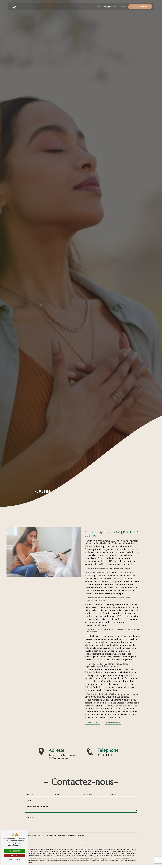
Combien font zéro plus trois (36, 806)
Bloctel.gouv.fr (99, 860)
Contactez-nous (113, 722)
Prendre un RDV (140, 6)
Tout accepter (14, 851)
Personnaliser (14, 859)
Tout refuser (15, 855)
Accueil (97, 6)
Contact (123, 6)
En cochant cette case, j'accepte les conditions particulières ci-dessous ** (57, 835)
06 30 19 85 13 (105, 755)
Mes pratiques (110, 6)
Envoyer (81, 842)
